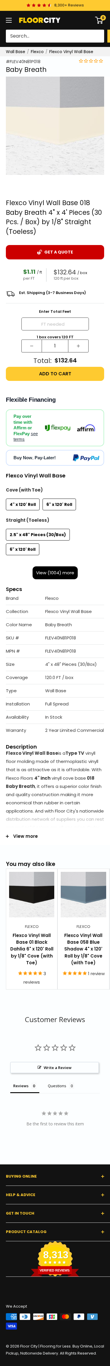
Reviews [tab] (20, 1085)
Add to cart (55, 373)
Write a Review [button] (58, 1067)
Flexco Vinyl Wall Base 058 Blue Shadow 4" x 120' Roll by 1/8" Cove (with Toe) (83, 949)
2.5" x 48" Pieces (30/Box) (38, 535)
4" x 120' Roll (23, 504)
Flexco (37, 52)
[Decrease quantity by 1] (32, 346)
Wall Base (15, 52)
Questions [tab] (57, 1085)
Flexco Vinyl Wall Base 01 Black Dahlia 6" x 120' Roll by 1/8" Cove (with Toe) (31, 949)
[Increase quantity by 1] (78, 346)
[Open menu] (9, 20)
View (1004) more (55, 573)
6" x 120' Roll (59, 504)
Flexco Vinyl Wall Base (71, 52)
